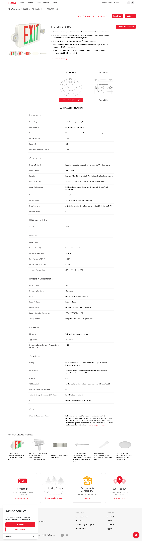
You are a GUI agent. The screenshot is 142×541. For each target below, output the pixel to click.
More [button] (55, 3)
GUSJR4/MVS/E (99, 454)
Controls (46, 3)
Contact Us (110, 525)
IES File (78, 16)
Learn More (86, 498)
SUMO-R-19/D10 (122, 454)
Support (110, 529)
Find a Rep (79, 521)
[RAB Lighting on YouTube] (67, 535)
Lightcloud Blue (81, 529)
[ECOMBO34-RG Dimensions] (103, 87)
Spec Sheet (117, 16)
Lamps (38, 3)
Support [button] (117, 3)
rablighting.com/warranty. (97, 425)
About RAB (110, 517)
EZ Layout (130, 16)
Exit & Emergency (14, 9)
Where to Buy (106, 3)
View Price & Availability (126, 26)
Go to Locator (118, 499)
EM (52, 454)
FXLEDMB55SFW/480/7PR (38, 454)
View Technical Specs (58, 59)
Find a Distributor (82, 517)
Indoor (22, 3)
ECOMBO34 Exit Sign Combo (33, 9)
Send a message (21, 499)
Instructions (89, 16)
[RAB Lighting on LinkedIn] (63, 535)
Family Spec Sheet (103, 16)
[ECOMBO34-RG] (28, 35)
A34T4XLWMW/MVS (79, 454)
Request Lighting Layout (53, 498)
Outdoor (30, 3)
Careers (109, 521)
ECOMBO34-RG (13, 454)
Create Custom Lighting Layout (71, 100)
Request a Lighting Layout (85, 525)
